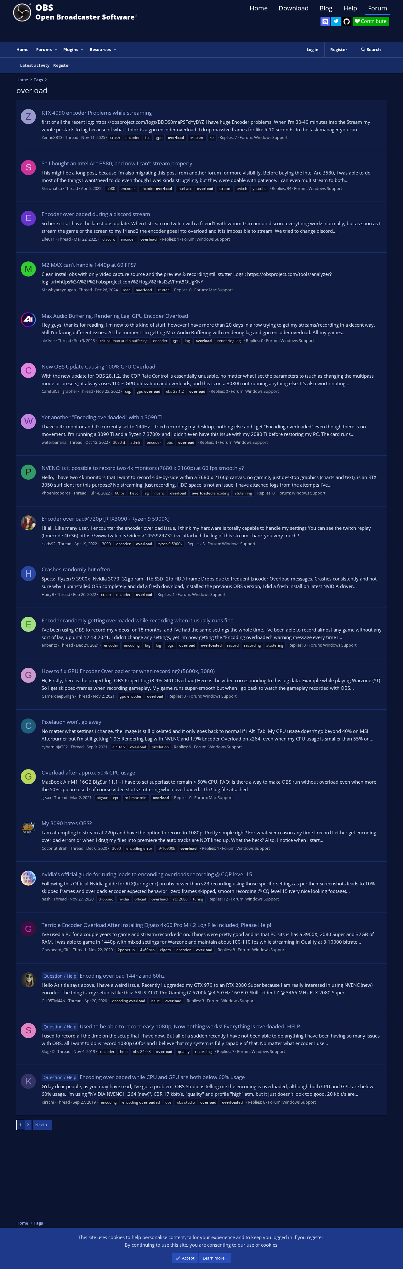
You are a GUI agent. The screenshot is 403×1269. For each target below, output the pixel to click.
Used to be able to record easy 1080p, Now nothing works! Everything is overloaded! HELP (171, 1026)
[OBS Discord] (325, 21)
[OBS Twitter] (336, 21)
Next (39, 1125)
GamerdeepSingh (58, 696)
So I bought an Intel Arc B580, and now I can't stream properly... (119, 163)
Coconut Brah (54, 848)
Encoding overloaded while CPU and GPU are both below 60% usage (144, 1077)
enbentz (49, 645)
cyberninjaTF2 (55, 747)
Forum (377, 8)
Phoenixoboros (56, 493)
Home (259, 8)
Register (61, 65)
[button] (56, 49)
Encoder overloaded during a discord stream (96, 214)
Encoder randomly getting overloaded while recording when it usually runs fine (138, 620)
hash (46, 899)
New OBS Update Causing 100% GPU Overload (98, 366)
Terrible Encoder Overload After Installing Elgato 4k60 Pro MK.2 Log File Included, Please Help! (156, 925)
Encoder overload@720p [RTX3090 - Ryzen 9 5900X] (106, 518)
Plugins (70, 49)
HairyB (48, 594)
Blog (326, 8)
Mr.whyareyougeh (59, 290)
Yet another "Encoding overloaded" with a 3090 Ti (102, 417)
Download (294, 8)
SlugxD (48, 1051)
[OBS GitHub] (346, 21)
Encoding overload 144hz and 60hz (104, 975)
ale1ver (48, 340)
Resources (100, 49)
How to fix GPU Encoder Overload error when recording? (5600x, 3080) (128, 671)
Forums (44, 49)
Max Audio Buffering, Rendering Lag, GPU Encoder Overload (115, 315)
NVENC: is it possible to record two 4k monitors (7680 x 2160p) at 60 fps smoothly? (143, 468)
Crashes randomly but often (76, 569)
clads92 (48, 543)
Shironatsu (52, 188)
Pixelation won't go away (71, 721)
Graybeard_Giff (56, 949)
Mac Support (221, 290)
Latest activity (34, 65)
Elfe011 (48, 239)
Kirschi (48, 1102)
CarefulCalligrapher (59, 391)
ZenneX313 (52, 137)
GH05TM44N (53, 1000)
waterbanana (54, 442)
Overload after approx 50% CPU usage (88, 772)
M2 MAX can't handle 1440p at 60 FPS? (89, 264)
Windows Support (271, 137)
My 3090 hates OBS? (67, 823)
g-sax (46, 797)
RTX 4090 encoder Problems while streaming (97, 112)
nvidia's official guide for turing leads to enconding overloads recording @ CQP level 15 (147, 874)
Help (350, 8)
